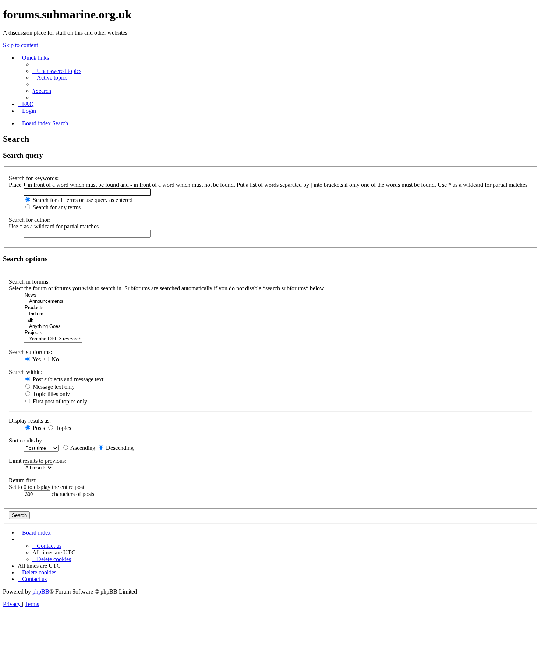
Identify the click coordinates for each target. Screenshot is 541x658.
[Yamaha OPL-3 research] (53, 339)
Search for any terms (56, 207)
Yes (36, 359)
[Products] (53, 308)
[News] (53, 295)
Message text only (53, 387)
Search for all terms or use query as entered (81, 200)
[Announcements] (53, 301)
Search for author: (29, 220)
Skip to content (20, 45)
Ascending (82, 448)
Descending (119, 448)
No (54, 359)
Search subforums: (30, 352)
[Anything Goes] (53, 326)
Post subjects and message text (67, 379)
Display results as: (30, 420)
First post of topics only (59, 401)
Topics (62, 428)
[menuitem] (56, 71)
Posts (38, 428)
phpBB (40, 591)
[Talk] (53, 320)
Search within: (25, 372)
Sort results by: (26, 440)
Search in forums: (29, 282)
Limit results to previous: (37, 461)
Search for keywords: (34, 178)
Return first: (22, 480)
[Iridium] (53, 314)
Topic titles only (50, 394)
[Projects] (53, 333)
